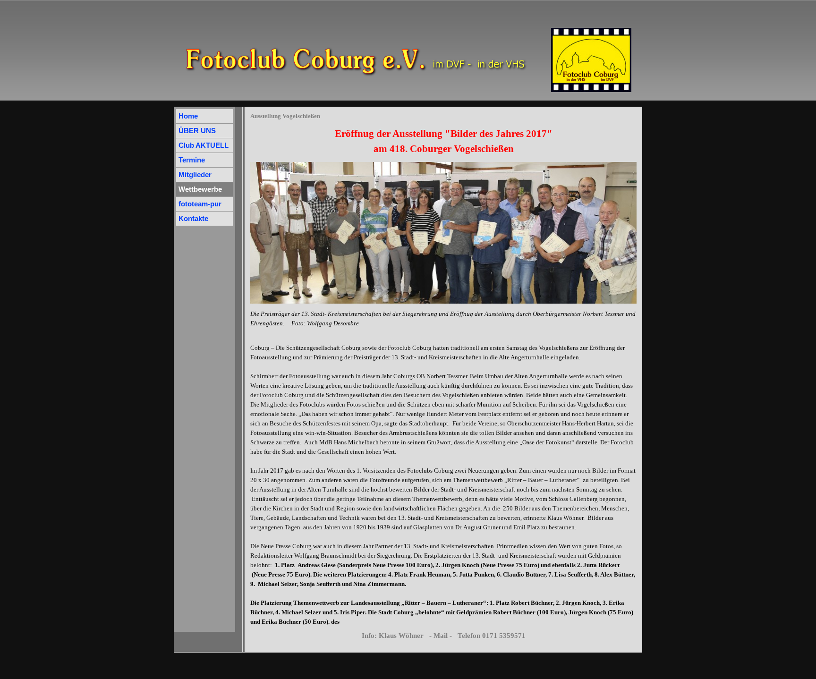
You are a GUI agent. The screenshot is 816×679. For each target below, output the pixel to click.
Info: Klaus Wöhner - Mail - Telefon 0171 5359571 (444, 635)
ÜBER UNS (197, 131)
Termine (191, 160)
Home (188, 116)
